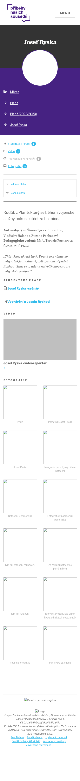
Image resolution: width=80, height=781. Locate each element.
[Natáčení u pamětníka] (20, 496)
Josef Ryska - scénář (23, 288)
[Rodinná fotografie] (20, 643)
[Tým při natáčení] (20, 594)
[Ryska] (20, 402)
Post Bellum (17, 737)
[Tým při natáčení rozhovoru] (20, 545)
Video (11, 151)
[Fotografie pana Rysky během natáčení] (60, 447)
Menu (65, 12)
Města (14, 91)
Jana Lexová (18, 193)
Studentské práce (19, 143)
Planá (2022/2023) (23, 113)
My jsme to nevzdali (56, 737)
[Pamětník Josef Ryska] (60, 402)
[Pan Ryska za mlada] (60, 643)
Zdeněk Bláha (18, 184)
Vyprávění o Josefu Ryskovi (28, 301)
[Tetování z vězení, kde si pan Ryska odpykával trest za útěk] (60, 594)
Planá (14, 102)
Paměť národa (35, 737)
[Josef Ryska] (20, 447)
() (4, 368)
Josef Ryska (18, 124)
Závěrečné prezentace (38, 745)
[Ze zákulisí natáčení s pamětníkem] (60, 545)
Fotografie (14, 166)
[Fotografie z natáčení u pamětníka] (60, 496)
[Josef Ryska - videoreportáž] (40, 339)
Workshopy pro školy (54, 741)
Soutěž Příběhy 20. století (26, 741)
